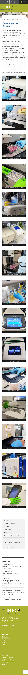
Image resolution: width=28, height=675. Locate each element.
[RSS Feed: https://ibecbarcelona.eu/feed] (14, 625)
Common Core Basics (10, 523)
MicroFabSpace (8, 532)
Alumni (4, 644)
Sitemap (4, 664)
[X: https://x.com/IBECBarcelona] (3, 625)
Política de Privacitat (8, 657)
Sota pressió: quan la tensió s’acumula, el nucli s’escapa (10, 574)
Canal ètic (5, 662)
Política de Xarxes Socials (9, 661)
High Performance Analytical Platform (12, 543)
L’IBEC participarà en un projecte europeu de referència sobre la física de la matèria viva (13, 592)
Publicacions (5, 637)
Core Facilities (9, 19)
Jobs (3, 640)
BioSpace (6, 526)
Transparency (6, 638)
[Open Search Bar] (17, 2)
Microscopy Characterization (12, 536)
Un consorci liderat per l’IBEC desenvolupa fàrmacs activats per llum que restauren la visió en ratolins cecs (13, 582)
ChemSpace (7, 529)
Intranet (4, 642)
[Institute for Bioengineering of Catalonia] (6, 7)
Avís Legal (5, 655)
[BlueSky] (5, 625)
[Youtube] (11, 625)
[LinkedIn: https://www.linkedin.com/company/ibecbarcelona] (7, 625)
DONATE (24, 1)
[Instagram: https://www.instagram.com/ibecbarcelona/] (9, 625)
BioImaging (7, 539)
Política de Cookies (7, 659)
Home (3, 19)
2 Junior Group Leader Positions (11, 599)
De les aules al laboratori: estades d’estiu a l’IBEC (12, 567)
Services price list (9, 547)
